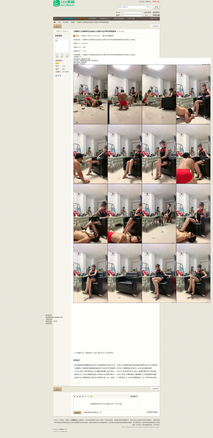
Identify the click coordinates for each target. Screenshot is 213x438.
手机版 (62, 420)
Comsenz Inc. (63, 431)
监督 (95, 353)
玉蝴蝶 (73, 22)
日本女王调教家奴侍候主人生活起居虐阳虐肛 (134, 368)
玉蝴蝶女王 (80, 353)
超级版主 (59, 60)
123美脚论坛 (54, 22)
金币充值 (81, 19)
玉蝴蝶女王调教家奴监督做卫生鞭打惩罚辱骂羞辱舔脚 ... (93, 22)
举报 (155, 384)
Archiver (56, 420)
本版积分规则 (152, 412)
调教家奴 (88, 353)
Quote (86, 396)
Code (88, 396)
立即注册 (156, 15)
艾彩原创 (58, 36)
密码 (118, 15)
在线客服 (92, 19)
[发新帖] (57, 26)
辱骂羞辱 (109, 353)
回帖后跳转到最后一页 (93, 412)
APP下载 (131, 19)
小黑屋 (67, 420)
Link (83, 396)
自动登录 (147, 12)
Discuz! (62, 429)
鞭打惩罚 (101, 353)
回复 (78, 384)
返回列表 (156, 26)
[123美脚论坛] (64, 6)
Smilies (91, 396)
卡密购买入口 (104, 19)
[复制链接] (120, 31)
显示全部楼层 (108, 36)
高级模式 (133, 396)
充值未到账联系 (68, 19)
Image (80, 396)
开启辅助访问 (151, 2)
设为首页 (141, 1)
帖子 (148, 7)
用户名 (118, 12)
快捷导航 (153, 18)
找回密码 (156, 12)
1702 (57, 55)
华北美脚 (65, 22)
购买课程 (49, 323)
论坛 (56, 19)
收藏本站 (148, 1)
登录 (112, 404)
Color (77, 396)
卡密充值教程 (118, 19)
